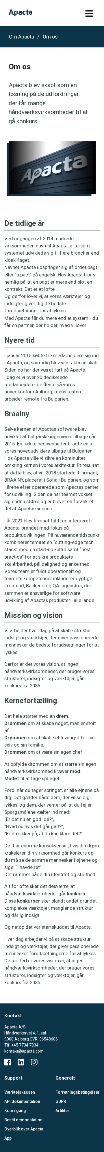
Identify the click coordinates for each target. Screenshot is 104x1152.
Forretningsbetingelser (76, 1092)
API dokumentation (22, 1101)
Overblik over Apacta (23, 1129)
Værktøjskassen (19, 1092)
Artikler (62, 1110)
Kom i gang (15, 1110)
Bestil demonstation (23, 1120)
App (8, 1138)
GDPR (60, 1101)
